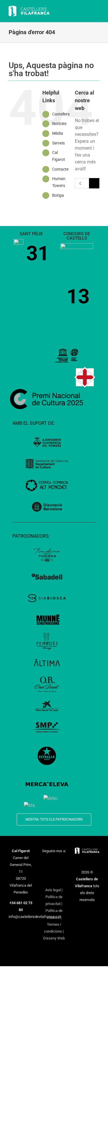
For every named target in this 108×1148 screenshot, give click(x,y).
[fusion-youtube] (46, 871)
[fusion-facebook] (46, 861)
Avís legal (53, 890)
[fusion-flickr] (54, 880)
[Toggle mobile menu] (97, 12)
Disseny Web (54, 938)
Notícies (59, 123)
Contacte (60, 169)
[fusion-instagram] (61, 861)
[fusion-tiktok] (54, 871)
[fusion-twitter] (54, 861)
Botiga (58, 195)
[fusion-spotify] (61, 871)
